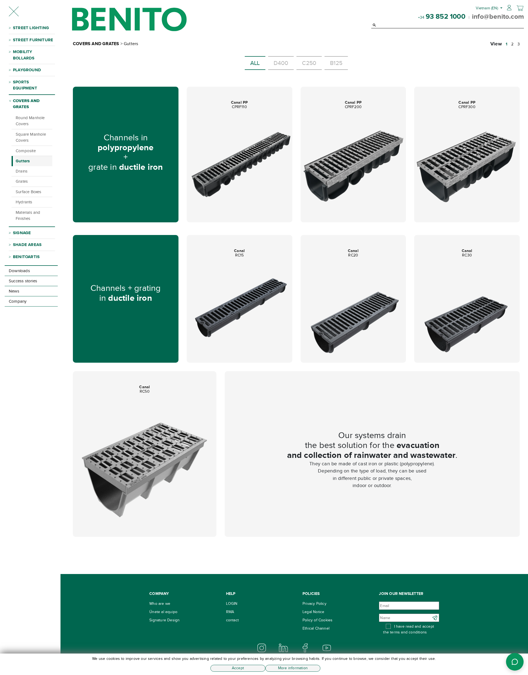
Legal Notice (313, 612)
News (14, 291)
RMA (230, 612)
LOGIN (232, 604)
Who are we (159, 604)
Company (17, 301)
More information (293, 668)
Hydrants (24, 202)
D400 (281, 63)
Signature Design (164, 620)
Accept (238, 668)
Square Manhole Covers (31, 137)
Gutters (23, 160)
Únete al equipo (163, 612)
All (255, 63)
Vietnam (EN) (487, 8)
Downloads (19, 271)
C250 (309, 63)
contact (232, 620)
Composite (26, 151)
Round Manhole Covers (30, 121)
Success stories (23, 281)
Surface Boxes (29, 192)
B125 (336, 63)
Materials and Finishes (28, 215)
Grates (22, 181)
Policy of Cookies (317, 620)
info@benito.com (498, 16)
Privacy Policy (314, 604)
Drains (22, 171)
